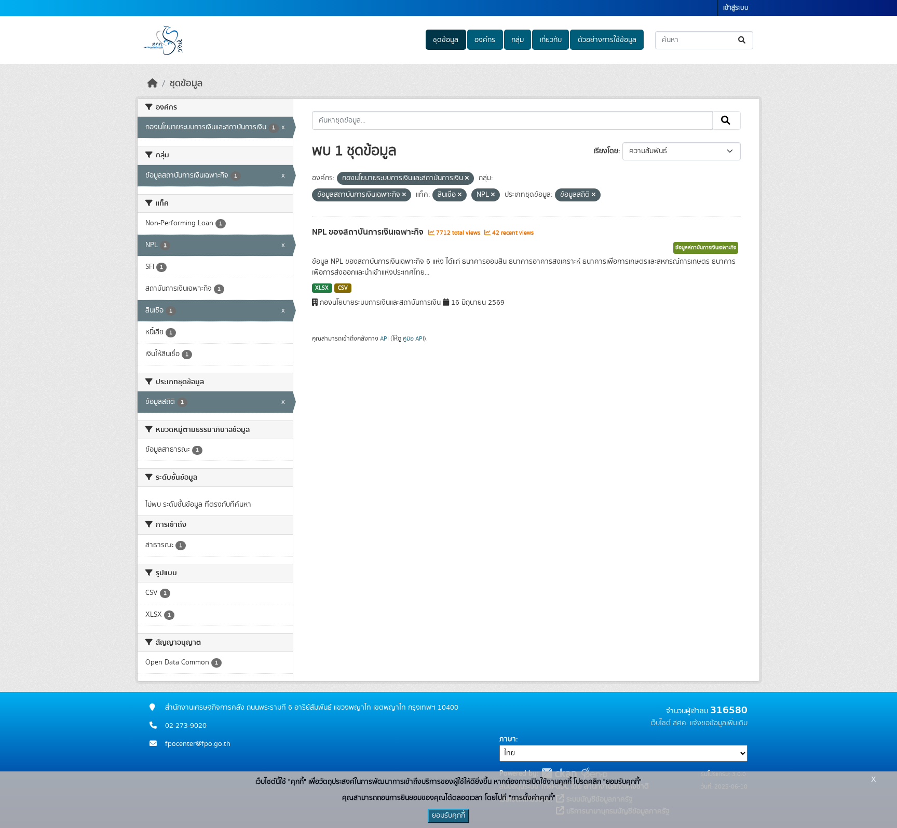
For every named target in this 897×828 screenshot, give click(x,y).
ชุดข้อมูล (445, 40)
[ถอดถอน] (467, 178)
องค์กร (484, 40)
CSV (343, 288)
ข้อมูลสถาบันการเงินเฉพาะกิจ (705, 247)
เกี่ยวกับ (551, 40)
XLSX (322, 288)
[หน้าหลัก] (152, 83)
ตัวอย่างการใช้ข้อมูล (607, 40)
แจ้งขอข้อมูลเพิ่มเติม (719, 723)
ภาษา (507, 739)
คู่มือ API (413, 338)
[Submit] (742, 40)
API (384, 338)
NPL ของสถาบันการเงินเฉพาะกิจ (369, 232)
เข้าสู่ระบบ (736, 8)
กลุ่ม (517, 40)
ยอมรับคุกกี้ (448, 815)
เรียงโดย (606, 151)
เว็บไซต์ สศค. (669, 723)
